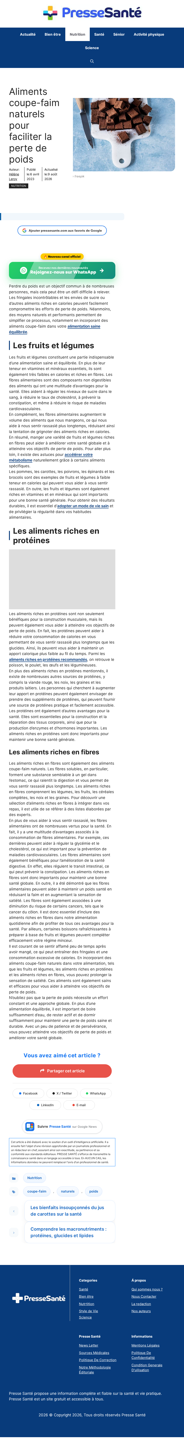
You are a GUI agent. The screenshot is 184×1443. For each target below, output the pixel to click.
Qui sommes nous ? (147, 1289)
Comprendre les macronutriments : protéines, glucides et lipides (69, 1232)
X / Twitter (64, 1093)
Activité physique (149, 34)
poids (93, 1191)
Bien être (53, 34)
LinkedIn (47, 1105)
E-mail (81, 1105)
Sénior (119, 34)
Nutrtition (86, 1304)
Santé (99, 34)
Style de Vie (88, 1311)
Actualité (28, 34)
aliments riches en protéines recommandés (48, 659)
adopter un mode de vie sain (83, 506)
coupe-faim (36, 1191)
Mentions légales (145, 1345)
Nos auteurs (141, 1311)
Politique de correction (97, 1360)
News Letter (88, 1345)
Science (92, 48)
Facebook (30, 1093)
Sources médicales (94, 1353)
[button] (92, 61)
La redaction (141, 1304)
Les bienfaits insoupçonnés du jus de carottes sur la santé (67, 1211)
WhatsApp (98, 1093)
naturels (67, 1191)
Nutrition (77, 34)
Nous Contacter (143, 1296)
